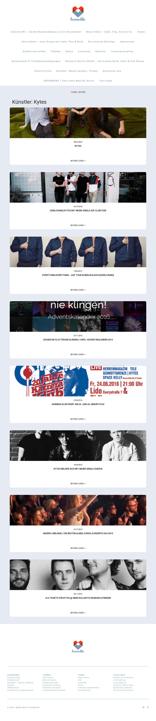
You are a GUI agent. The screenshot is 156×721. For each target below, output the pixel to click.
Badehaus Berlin (122, 688)
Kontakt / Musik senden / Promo (77, 71)
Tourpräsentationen (54, 690)
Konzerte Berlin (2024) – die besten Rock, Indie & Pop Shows (104, 61)
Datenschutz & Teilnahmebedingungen (36, 61)
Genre (69, 51)
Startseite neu (112, 71)
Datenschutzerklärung (20, 690)
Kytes (78, 146)
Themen (56, 51)
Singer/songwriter (88, 688)
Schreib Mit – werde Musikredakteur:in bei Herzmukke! (46, 32)
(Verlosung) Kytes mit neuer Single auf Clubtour (78, 210)
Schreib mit (13, 680)
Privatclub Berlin (123, 690)
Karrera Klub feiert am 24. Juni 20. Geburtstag (78, 404)
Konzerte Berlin (51, 685)
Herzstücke (13, 677)
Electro (82, 683)
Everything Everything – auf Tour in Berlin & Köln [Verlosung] (78, 275)
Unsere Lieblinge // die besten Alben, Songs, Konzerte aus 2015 (78, 533)
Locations (84, 51)
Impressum (127, 41)
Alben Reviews (50, 683)
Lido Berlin (119, 680)
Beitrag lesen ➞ (78, 161)
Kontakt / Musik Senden (20, 683)
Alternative (84, 690)
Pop (80, 680)
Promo (10, 685)
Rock (80, 685)
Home (141, 32)
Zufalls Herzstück (34, 51)
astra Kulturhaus (123, 677)
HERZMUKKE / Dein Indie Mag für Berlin (69, 80)
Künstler (100, 51)
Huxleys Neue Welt (123, 685)
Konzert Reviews (52, 688)
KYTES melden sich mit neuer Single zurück (78, 469)
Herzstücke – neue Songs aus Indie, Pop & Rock (52, 41)
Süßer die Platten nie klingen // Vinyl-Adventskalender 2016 (78, 339)
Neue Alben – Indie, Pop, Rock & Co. (109, 32)
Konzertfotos (43, 71)
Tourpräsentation (122, 51)
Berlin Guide (49, 680)
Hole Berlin (119, 683)
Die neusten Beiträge (101, 41)
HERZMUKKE (13, 675)
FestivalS (48, 677)
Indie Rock (83, 677)
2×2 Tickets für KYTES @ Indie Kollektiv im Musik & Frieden (78, 598)
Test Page (105, 80)
